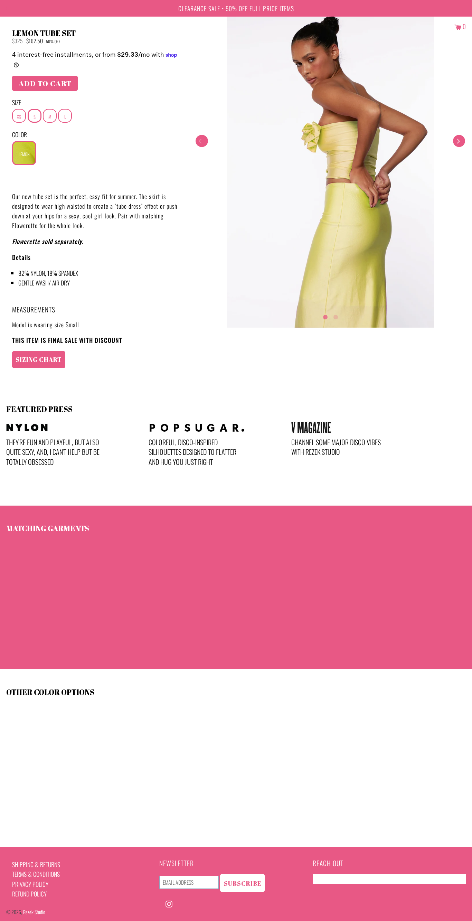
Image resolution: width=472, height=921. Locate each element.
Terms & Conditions (36, 874)
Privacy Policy (30, 884)
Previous (202, 141)
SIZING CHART (39, 359)
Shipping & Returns (36, 864)
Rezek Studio (34, 911)
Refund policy (29, 893)
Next (459, 141)
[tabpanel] (330, 172)
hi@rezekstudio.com (337, 878)
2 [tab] (335, 315)
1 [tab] (325, 315)
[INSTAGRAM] (169, 903)
